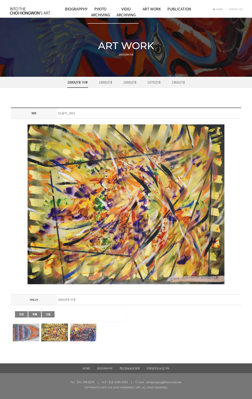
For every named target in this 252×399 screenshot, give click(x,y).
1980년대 (129, 82)
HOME (219, 9)
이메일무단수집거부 (158, 368)
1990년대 (105, 82)
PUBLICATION (178, 8)
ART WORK (152, 8)
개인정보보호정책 (129, 368)
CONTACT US (235, 9)
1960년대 (178, 82)
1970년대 (154, 82)
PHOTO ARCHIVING (100, 11)
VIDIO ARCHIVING (126, 11)
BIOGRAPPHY (76, 8)
